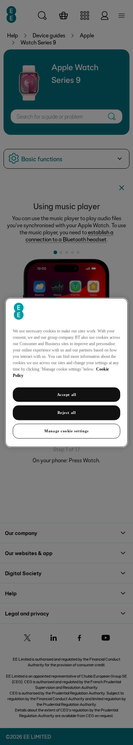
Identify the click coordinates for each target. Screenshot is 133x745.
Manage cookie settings (66, 431)
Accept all (66, 394)
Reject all (66, 412)
